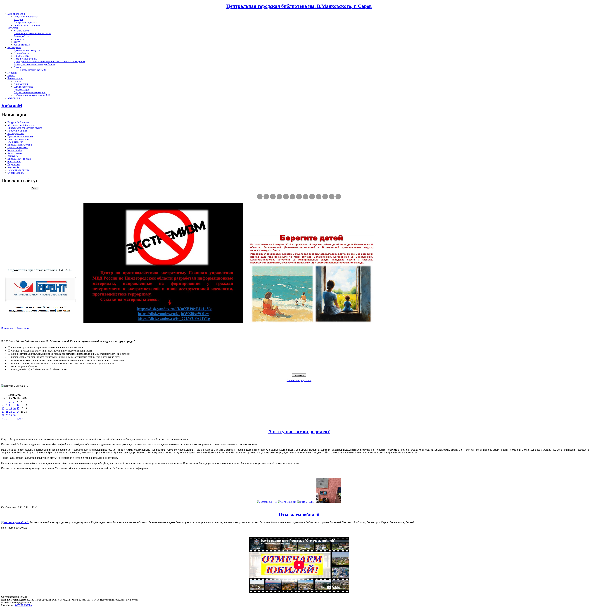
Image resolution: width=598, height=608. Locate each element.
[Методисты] (318, 196)
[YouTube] (332, 196)
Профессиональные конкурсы (29, 92)
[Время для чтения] (299, 196)
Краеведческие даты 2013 (33, 70)
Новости (12, 72)
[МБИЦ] (279, 196)
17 (18, 408)
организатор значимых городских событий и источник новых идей (47, 347)
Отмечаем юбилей (299, 514)
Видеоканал (13, 164)
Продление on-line (17, 130)
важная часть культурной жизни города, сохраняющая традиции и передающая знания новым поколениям (67, 360)
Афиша (11, 75)
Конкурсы (12, 156)
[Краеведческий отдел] (286, 196)
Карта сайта (13, 167)
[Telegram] (266, 196)
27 (3, 415)
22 (10, 411)
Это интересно (15, 142)
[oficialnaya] (260, 196)
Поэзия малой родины (25, 58)
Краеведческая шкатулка (27, 50)
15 (10, 408)
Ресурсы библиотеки (18, 122)
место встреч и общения (24, 366)
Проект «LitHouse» (17, 147)
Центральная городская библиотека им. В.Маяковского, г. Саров (299, 6)
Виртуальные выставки (20, 144)
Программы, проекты (25, 22)
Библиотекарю (15, 78)
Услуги (17, 42)
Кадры (17, 81)
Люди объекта (21, 53)
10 (18, 405)
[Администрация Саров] (338, 196)
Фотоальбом (14, 161)
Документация (21, 89)
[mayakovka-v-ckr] (292, 196)
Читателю (12, 27)
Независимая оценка (18, 170)
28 (7, 415)
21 (7, 411)
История (18, 19)
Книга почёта (14, 150)
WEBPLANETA (23, 605)
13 (3, 408)
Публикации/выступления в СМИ (32, 95)
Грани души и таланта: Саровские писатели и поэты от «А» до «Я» (49, 61)
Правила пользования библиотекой (32, 33)
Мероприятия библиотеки (21, 125)
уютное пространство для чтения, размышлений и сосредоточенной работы (51, 350)
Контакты (19, 39)
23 (14, 411)
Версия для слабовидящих (15, 328)
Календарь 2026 (15, 133)
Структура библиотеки (26, 16)
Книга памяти (14, 153)
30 (14, 415)
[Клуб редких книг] (305, 196)
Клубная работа (22, 44)
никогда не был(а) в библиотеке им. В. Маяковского (38, 369)
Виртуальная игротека (19, 158)
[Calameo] (325, 196)
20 (3, 411)
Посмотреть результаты (299, 380)
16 (14, 408)
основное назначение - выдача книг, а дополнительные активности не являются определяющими (62, 363)
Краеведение (14, 47)
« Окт (5, 418)
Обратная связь (15, 172)
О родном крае (21, 56)
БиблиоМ (11, 105)
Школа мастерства (23, 86)
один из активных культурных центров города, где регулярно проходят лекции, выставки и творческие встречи (70, 353)
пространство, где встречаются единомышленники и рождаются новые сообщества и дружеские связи (65, 357)
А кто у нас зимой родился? (299, 431)
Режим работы (21, 36)
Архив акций (21, 84)
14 (7, 408)
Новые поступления (18, 139)
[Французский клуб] (312, 196)
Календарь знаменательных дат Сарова (34, 64)
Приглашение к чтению (20, 136)
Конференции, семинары (27, 25)
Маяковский (14, 98)
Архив (17, 67)
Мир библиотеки (16, 13)
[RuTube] (273, 196)
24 (18, 411)
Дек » (20, 418)
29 (10, 415)
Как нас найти (21, 30)
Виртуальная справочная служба (24, 128)
